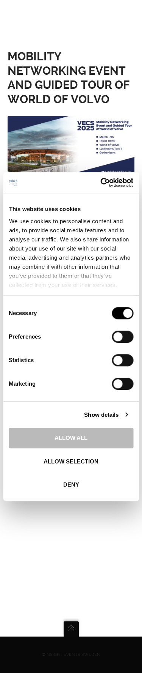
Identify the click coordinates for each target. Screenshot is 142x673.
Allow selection (71, 461)
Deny (71, 484)
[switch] (122, 337)
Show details (101, 414)
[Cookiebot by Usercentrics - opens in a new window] (101, 183)
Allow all (71, 438)
